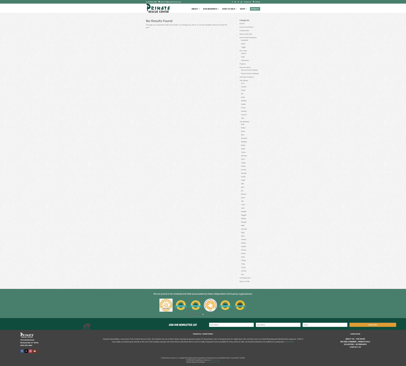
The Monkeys (244, 121)
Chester (244, 156)
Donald (243, 87)
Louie (243, 204)
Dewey (243, 170)
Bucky (243, 145)
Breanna (244, 138)
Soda (243, 257)
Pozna (243, 108)
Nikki (242, 225)
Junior (243, 197)
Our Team (243, 51)
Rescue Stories (244, 67)
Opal (242, 232)
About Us (349, 339)
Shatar (243, 253)
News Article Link (245, 34)
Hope (243, 180)
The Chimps (243, 80)
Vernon (243, 271)
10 (207, 314)
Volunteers (245, 60)
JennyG (243, 194)
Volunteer (349, 344)
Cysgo (243, 163)
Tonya (243, 267)
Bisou (243, 131)
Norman (244, 229)
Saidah (243, 246)
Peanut (243, 239)
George (244, 173)
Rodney (244, 111)
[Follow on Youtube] (34, 351)
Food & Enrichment (246, 27)
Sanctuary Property (246, 77)
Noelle (243, 104)
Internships (361, 344)
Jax (242, 190)
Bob (242, 135)
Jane (242, 187)
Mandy (243, 218)
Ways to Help (244, 281)
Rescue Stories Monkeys (250, 73)
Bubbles (244, 142)
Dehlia (243, 166)
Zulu (242, 118)
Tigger (243, 47)
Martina (244, 101)
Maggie (243, 215)
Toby (243, 264)
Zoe (242, 274)
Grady (243, 176)
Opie (243, 236)
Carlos (243, 152)
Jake (242, 183)
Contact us (355, 347)
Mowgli (243, 222)
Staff (242, 57)
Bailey (243, 128)
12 (211, 314)
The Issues (360, 339)
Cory (242, 83)
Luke (242, 208)
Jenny (243, 97)
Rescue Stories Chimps (249, 70)
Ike (242, 94)
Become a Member (348, 342)
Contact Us (247, 2)
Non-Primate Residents (248, 37)
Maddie (243, 211)
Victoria (243, 115)
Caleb (243, 149)
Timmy (243, 260)
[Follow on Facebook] (22, 351)
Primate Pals (364, 342)
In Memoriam (244, 30)
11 (209, 314)
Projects (242, 64)
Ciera (243, 159)
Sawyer (243, 250)
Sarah (243, 44)
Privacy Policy (216, 360)
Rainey (243, 243)
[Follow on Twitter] (26, 351)
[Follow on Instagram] (30, 351)
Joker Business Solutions (212, 362)
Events (242, 23)
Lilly (242, 201)
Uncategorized (244, 278)
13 (213, 314)
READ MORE (289, 342)
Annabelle (244, 40)
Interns (243, 53)
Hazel (243, 90)
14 (215, 314)
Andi (242, 124)
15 (217, 314)
